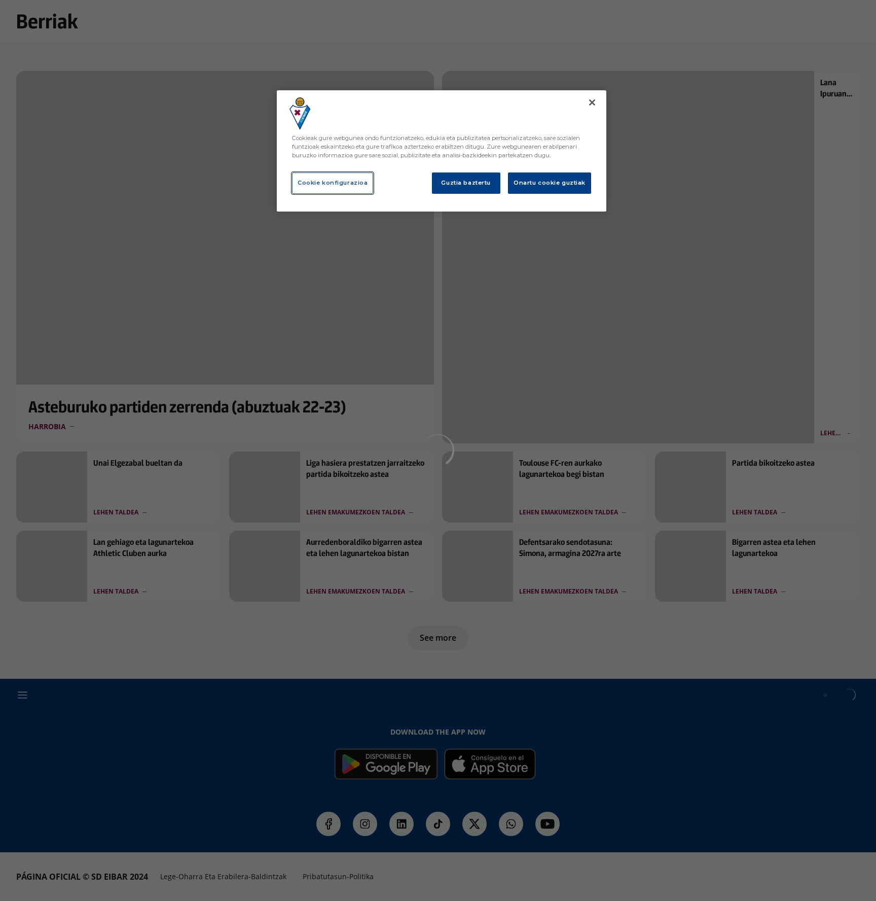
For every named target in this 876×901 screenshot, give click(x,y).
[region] (441, 151)
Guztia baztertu (466, 182)
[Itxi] (592, 102)
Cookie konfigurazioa (333, 182)
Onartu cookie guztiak (550, 182)
